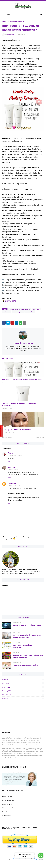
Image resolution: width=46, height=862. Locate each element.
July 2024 (22, 698)
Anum (10, 453)
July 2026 (22, 679)
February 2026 (22, 691)
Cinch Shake (6, 812)
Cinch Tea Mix (6, 815)
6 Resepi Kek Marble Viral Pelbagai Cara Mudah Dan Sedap (28, 656)
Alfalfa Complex (7, 797)
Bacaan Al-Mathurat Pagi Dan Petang (27, 625)
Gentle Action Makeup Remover (13, 21)
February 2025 (22, 695)
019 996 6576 (10, 301)
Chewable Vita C (7, 808)
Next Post (39, 437)
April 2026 (22, 683)
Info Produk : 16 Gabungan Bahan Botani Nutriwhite (22, 379)
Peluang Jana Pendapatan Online (25, 665)
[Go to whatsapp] (40, 855)
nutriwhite (6, 312)
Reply (9, 461)
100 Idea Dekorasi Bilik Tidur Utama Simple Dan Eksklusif (27, 636)
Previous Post (7, 437)
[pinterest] (34, 822)
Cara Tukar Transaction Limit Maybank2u (24, 646)
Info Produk (36, 309)
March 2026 (22, 687)
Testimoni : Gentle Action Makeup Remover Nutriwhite (19, 404)
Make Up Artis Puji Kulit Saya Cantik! (16, 430)
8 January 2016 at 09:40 (15, 455)
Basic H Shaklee (7, 804)
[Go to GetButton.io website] (40, 859)
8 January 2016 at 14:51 (15, 485)
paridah (11, 467)
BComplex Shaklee (8, 800)
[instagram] (12, 822)
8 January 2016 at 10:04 (15, 469)
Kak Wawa (11, 35)
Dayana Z (12, 483)
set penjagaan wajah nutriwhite (23, 312)
